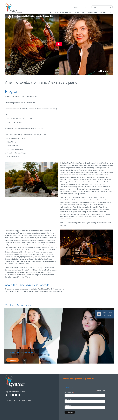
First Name (68, 399)
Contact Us (75, 7)
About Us (53, 12)
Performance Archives (89, 12)
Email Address (69, 393)
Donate (102, 12)
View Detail (12, 360)
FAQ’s (110, 12)
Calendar (77, 12)
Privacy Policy (9, 400)
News (84, 7)
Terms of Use (17, 400)
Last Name (68, 405)
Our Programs (65, 12)
